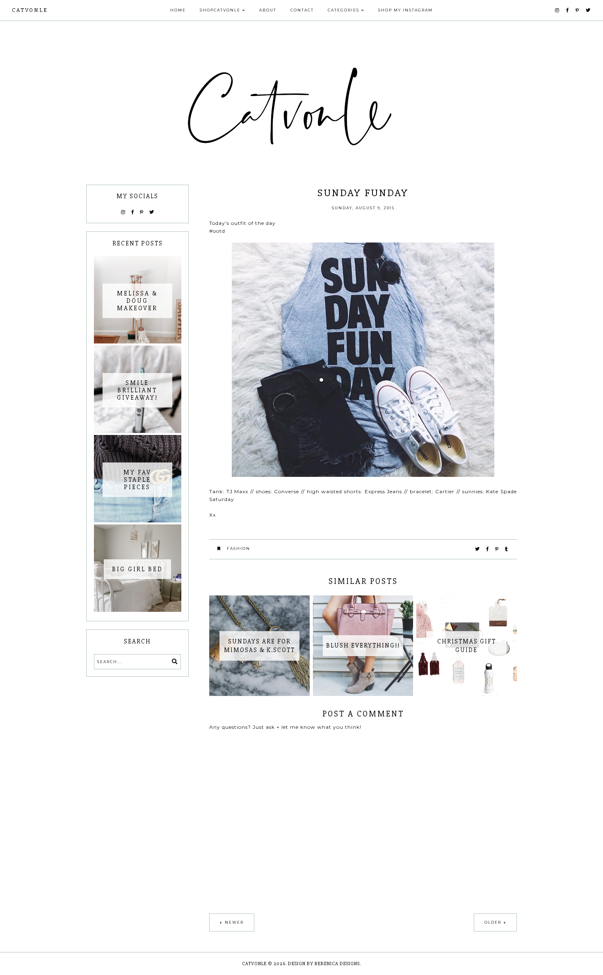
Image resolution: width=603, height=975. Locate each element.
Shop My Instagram (405, 10)
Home (178, 10)
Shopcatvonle (220, 10)
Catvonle (30, 10)
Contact (302, 10)
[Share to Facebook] (487, 549)
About (267, 10)
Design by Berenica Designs (324, 964)
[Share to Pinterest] (497, 549)
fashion (238, 548)
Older (492, 922)
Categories (343, 10)
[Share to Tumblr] (507, 549)
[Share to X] (477, 549)
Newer (234, 922)
